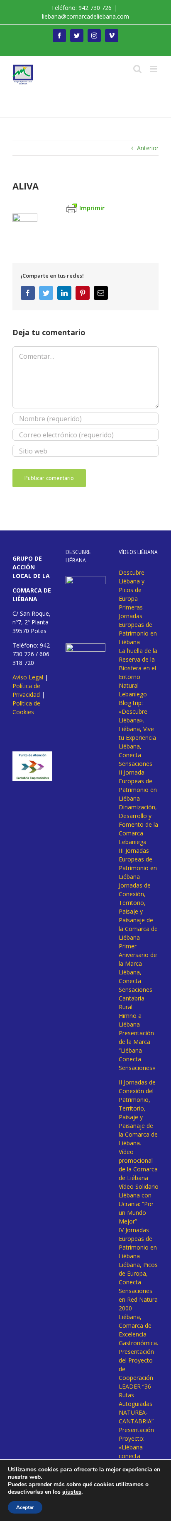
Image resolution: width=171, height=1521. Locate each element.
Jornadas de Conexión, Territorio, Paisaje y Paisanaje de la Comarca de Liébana (138, 911)
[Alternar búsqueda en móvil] (137, 69)
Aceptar (25, 1507)
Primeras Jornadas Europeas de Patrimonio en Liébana (138, 624)
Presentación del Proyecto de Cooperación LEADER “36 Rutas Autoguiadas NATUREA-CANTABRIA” (136, 1386)
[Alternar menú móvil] (154, 69)
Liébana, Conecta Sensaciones (135, 755)
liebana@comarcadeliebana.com (85, 16)
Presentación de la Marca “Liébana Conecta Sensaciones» (137, 1050)
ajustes (71, 1492)
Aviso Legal (27, 677)
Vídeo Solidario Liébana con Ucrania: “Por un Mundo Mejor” (139, 1204)
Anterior (148, 148)
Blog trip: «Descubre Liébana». (133, 711)
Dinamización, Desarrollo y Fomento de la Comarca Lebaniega (138, 824)
